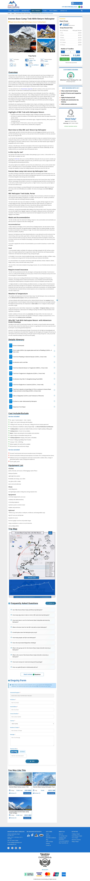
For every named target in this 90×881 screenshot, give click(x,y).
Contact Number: (14, 713)
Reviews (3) (37, 793)
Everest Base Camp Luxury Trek (19, 787)
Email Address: (14, 706)
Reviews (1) (13, 793)
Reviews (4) (13, 818)
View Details (27, 793)
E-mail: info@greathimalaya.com (14, 842)
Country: (12, 720)
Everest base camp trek (26, 88)
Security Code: (14, 748)
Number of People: (15, 727)
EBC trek (17, 159)
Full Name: (13, 699)
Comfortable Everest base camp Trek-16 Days (19, 812)
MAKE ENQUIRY (76, 59)
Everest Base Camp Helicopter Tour (44, 787)
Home (9, 13)
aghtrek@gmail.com (11, 844)
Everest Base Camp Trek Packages (23, 13)
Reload (23, 751)
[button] (17, 10)
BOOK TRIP (64, 59)
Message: (12, 734)
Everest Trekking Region (39, 22)
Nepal (13, 13)
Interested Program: (15, 692)
